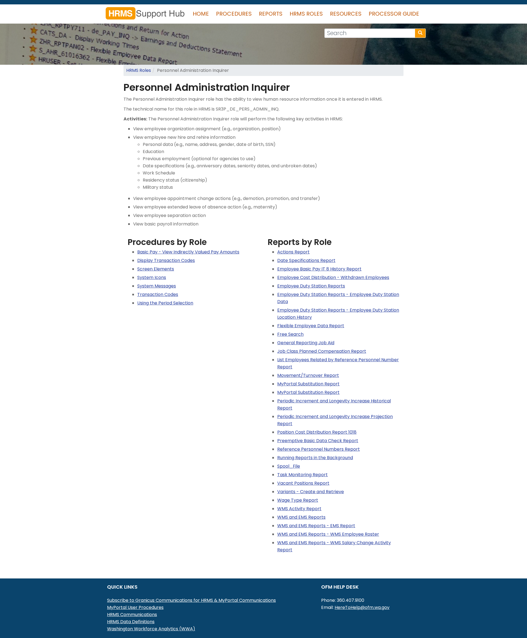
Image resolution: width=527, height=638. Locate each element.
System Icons (151, 277)
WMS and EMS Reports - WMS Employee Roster (328, 534)
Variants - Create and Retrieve (310, 492)
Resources (345, 13)
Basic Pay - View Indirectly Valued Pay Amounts (188, 252)
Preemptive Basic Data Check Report (317, 440)
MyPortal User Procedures (135, 607)
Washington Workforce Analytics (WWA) (151, 629)
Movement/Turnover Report (308, 375)
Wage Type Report (297, 500)
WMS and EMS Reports (301, 517)
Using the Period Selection (165, 303)
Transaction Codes (157, 294)
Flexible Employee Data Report (310, 326)
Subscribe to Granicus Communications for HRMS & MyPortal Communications (191, 600)
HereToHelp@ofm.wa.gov (362, 607)
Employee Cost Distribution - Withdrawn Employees (333, 277)
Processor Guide (394, 13)
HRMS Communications (132, 614)
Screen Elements (155, 269)
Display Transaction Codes (166, 260)
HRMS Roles (306, 13)
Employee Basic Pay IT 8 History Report (319, 269)
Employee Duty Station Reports (311, 286)
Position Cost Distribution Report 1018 (317, 432)
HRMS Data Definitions (131, 622)
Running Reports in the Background (315, 457)
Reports (270, 13)
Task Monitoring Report (302, 475)
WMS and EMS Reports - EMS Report (316, 526)
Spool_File (288, 466)
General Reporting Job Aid (305, 343)
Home (201, 13)
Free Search (290, 334)
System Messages (156, 286)
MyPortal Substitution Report (308, 384)
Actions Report (293, 252)
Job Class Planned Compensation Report (321, 351)
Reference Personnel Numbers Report (318, 449)
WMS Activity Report (299, 509)
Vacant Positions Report (303, 483)
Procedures (234, 13)
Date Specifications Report (306, 260)
